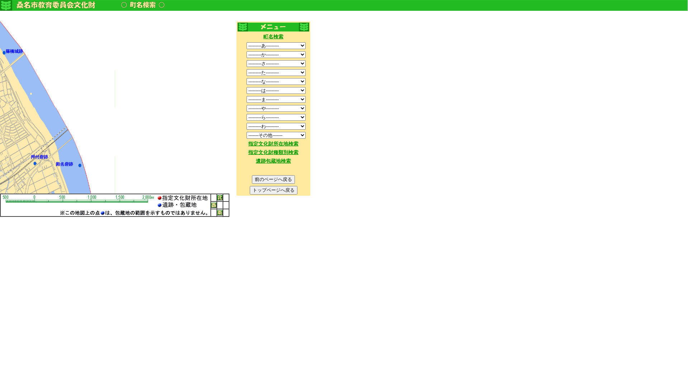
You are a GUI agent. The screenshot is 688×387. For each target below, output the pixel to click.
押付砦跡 (39, 156)
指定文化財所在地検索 (273, 144)
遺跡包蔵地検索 (273, 161)
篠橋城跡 (14, 51)
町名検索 (273, 36)
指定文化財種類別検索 (273, 152)
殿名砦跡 (64, 164)
